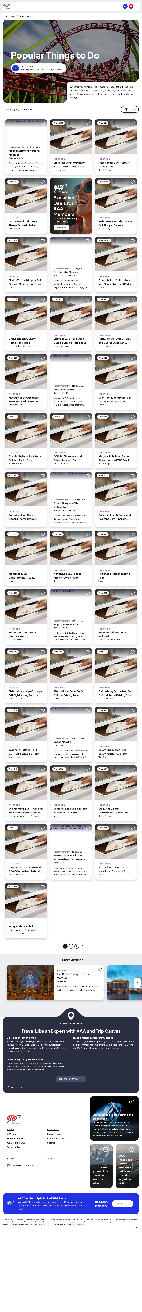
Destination (27, 66)
